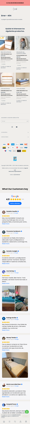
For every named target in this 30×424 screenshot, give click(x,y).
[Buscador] (15, 421)
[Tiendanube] (15, 175)
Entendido (26, 416)
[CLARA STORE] (4, 421)
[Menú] (9, 421)
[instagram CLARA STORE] (12, 127)
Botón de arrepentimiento (15, 171)
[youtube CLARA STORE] (16, 127)
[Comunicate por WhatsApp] (27, 412)
